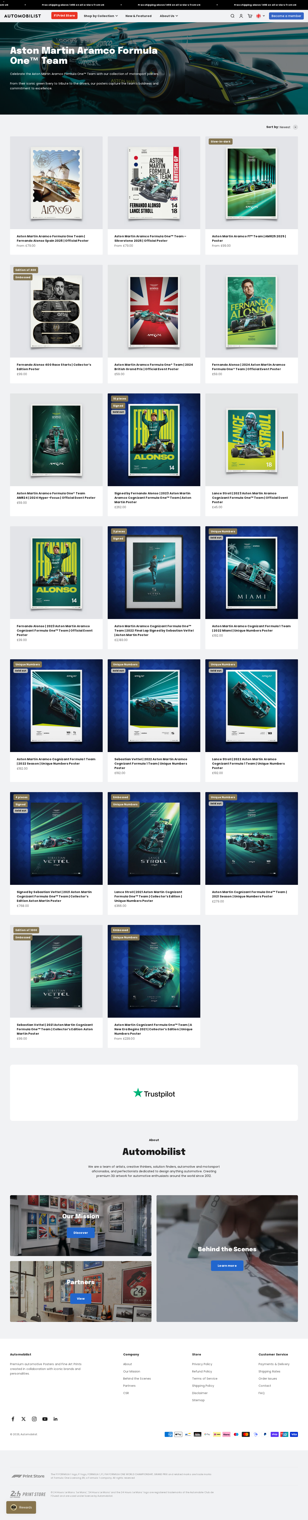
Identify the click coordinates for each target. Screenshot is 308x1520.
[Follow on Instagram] (34, 1419)
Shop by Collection (99, 16)
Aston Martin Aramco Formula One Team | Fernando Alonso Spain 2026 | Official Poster (53, 238)
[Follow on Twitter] (23, 1419)
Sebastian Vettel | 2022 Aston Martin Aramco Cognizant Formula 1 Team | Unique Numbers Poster (150, 763)
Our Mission (131, 1371)
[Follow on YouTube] (45, 1419)
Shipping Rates (269, 1371)
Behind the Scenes (137, 1378)
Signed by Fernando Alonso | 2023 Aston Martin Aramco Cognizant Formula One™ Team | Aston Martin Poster (152, 497)
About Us (167, 16)
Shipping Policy (203, 1386)
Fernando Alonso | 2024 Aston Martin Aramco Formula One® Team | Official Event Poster (248, 367)
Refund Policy (202, 1371)
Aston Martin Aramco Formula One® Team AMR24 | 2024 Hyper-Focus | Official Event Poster (56, 495)
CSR (126, 1393)
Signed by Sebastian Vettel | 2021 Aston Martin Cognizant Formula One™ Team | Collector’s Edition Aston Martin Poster (54, 896)
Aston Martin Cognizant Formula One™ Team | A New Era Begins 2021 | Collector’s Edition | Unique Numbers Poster (153, 1029)
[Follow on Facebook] (13, 1419)
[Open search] (232, 16)
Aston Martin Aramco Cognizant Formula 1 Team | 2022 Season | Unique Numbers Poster (56, 761)
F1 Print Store (64, 15)
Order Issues (268, 1378)
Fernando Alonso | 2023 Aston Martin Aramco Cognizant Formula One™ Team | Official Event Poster (55, 630)
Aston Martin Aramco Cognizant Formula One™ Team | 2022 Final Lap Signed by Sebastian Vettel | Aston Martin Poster (154, 630)
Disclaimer (200, 1393)
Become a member (286, 16)
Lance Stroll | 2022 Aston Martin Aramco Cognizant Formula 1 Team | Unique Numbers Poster (248, 763)
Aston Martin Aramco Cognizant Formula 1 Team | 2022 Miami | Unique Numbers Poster (251, 628)
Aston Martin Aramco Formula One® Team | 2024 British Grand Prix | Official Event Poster (153, 367)
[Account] (241, 16)
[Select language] (260, 16)
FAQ (261, 1393)
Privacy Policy (202, 1364)
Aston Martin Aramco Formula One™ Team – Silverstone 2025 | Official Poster (150, 238)
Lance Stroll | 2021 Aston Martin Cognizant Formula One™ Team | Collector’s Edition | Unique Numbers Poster (148, 896)
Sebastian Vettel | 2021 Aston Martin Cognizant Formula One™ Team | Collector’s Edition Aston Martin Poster (55, 1029)
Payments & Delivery (274, 1364)
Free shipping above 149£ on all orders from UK (119, 5)
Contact (265, 1386)
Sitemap (198, 1400)
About (127, 1364)
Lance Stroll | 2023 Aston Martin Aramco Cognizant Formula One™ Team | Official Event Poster (250, 497)
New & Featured (139, 16)
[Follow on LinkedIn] (55, 1419)
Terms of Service (204, 1378)
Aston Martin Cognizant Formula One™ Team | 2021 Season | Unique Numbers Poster (249, 894)
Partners (129, 1386)
